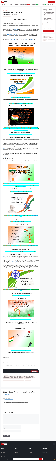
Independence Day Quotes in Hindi (30, 377)
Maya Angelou (25, 130)
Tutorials (20, 1)
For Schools (30, 452)
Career (52, 39)
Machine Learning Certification (19, 451)
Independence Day (11, 34)
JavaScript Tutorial (44, 452)
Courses (10, 1)
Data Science (3, 4)
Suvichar (26, 39)
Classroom (15, 1)
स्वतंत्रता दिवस (16, 29)
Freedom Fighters (13, 39)
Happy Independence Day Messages (8, 377)
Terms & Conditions (3, 453)
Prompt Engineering (50, 4)
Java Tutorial (44, 451)
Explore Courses (51, 1)
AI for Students (35, 4)
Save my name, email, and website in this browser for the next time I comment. (18, 432)
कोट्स (8, 267)
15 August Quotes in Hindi (12, 376)
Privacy (47, 459)
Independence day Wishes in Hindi (48, 19)
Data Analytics (16, 4)
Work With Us (3, 452)
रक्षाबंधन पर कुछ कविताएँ (7, 381)
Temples (49, 39)
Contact (2, 451)
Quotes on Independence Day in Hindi (48, 14)
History (49, 36)
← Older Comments (6, 394)
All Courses (16, 453)
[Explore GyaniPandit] (47, 2)
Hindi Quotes (16, 377)
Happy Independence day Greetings (28, 376)
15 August (5, 376)
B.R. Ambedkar (23, 186)
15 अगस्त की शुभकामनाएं (19, 376)
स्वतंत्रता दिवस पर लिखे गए (7, 157)
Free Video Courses (45, 453)
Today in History (46, 37)
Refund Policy (3, 456)
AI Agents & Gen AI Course (24, 4)
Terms (49, 459)
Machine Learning (9, 4)
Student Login (30, 451)
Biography (45, 36)
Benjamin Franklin (27, 97)
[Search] (45, 2)
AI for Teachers (42, 4)
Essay (44, 40)
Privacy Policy (27, 459)
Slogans (31, 39)
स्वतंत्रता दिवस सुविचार (46, 22)
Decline (36, 459)
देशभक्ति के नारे (10, 257)
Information (45, 39)
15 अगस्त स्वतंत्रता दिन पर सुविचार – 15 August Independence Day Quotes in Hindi (48, 10)
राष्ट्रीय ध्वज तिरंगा (14, 261)
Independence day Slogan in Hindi (48, 15)
